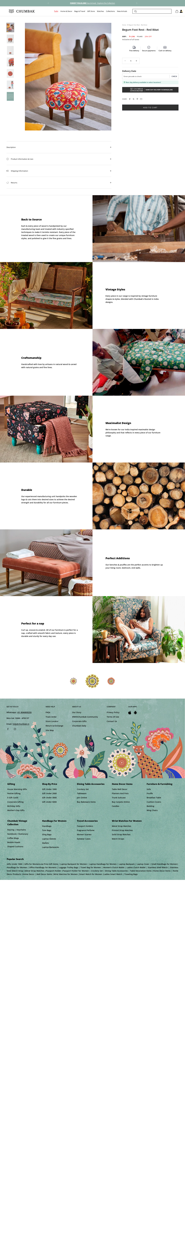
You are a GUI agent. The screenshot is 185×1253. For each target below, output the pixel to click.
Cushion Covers (154, 802)
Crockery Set (83, 789)
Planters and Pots (120, 793)
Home (124, 25)
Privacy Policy (113, 712)
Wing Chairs (152, 810)
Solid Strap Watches (121, 834)
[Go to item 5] (10, 73)
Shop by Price (49, 784)
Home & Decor (66, 11)
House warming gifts (17, 789)
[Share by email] (141, 99)
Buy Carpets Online (121, 802)
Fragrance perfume (85, 830)
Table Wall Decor (119, 789)
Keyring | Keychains (16, 829)
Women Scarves (84, 834)
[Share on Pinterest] (137, 99)
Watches (100, 11)
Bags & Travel (79, 11)
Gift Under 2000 (49, 793)
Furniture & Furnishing (159, 784)
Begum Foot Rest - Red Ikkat (138, 25)
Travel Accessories (87, 820)
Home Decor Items (122, 784)
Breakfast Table (154, 797)
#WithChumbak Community (85, 717)
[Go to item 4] (10, 62)
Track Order (51, 717)
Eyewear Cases (83, 838)
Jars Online (82, 797)
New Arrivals (122, 11)
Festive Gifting (13, 793)
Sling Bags (46, 834)
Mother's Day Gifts (16, 810)
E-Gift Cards (12, 797)
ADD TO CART (150, 107)
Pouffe (150, 793)
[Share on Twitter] (133, 99)
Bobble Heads (13, 842)
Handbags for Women (54, 820)
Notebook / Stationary (17, 834)
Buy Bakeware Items (86, 802)
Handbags (46, 826)
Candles (115, 806)
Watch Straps (118, 838)
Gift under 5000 (49, 802)
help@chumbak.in (21, 724)
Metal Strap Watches (121, 826)
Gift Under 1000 (49, 789)
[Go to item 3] (10, 50)
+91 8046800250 (24, 712)
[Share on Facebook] (130, 99)
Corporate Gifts (79, 721)
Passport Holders (85, 826)
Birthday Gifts (13, 806)
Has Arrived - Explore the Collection (92, 3)
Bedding (150, 806)
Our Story (76, 712)
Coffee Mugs (13, 838)
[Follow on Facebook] (8, 729)
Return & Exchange (54, 725)
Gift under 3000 (49, 797)
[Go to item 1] (10, 27)
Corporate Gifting (15, 802)
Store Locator (52, 721)
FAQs (48, 712)
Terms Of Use (113, 717)
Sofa (149, 789)
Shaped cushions (15, 846)
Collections (110, 11)
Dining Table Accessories (90, 784)
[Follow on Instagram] (15, 729)
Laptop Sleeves (49, 838)
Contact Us (112, 721)
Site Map (50, 730)
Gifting (11, 784)
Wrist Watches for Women (127, 820)
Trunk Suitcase (119, 797)
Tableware (81, 793)
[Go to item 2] (10, 39)
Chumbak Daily (79, 725)
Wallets (45, 843)
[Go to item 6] (10, 85)
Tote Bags (46, 830)
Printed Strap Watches (122, 830)
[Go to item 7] (10, 96)
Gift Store (91, 11)
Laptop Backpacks (50, 847)
